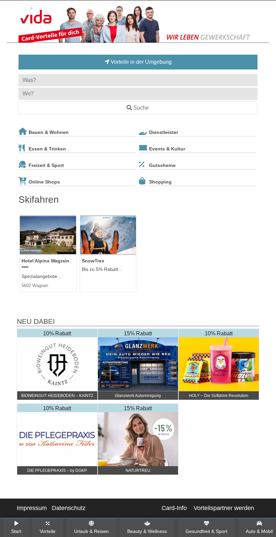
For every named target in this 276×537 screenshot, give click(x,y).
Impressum (32, 508)
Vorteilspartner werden (224, 508)
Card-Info (174, 508)
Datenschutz (68, 508)
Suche (141, 108)
